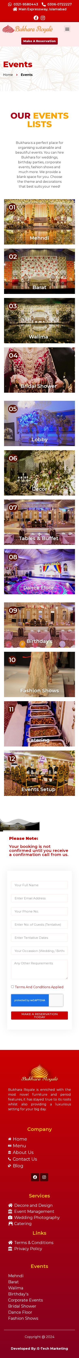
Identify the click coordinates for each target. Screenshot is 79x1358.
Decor (39, 489)
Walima (38, 337)
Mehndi (39, 238)
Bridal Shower (39, 386)
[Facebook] (36, 18)
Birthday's (39, 641)
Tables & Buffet (38, 538)
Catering (38, 740)
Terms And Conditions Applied (39, 987)
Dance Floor (38, 588)
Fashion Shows (39, 690)
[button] (67, 29)
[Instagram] (43, 18)
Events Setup (38, 789)
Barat (39, 287)
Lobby (40, 439)
